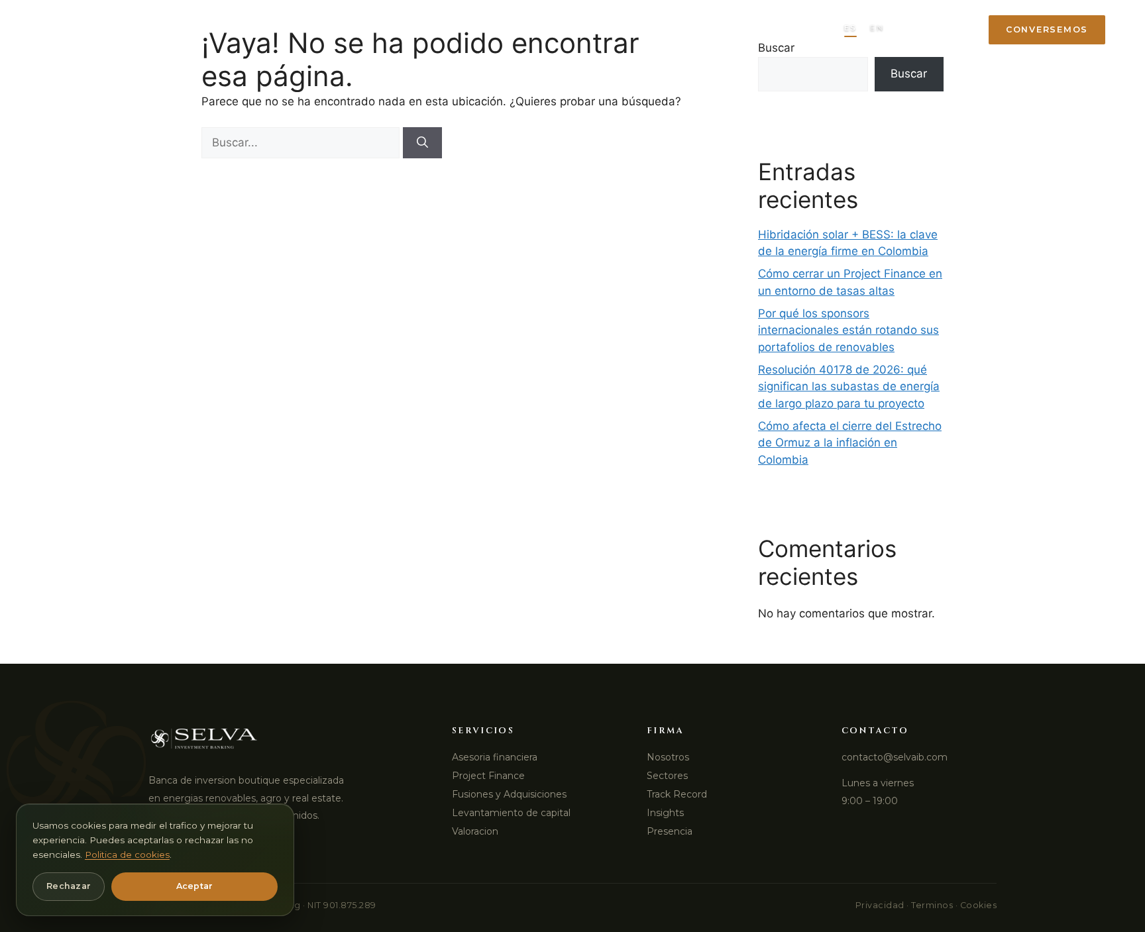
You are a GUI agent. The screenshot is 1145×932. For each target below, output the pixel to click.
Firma (270, 29)
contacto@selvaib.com (895, 757)
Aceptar (194, 886)
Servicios (344, 29)
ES (850, 27)
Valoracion (475, 831)
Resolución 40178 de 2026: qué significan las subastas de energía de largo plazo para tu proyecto (849, 386)
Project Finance (488, 776)
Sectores (431, 29)
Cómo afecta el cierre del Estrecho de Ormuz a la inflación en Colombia (850, 442)
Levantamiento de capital (511, 813)
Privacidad (879, 905)
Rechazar (68, 886)
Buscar (909, 73)
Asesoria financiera (494, 757)
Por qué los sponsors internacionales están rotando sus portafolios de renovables (848, 330)
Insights (630, 29)
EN (876, 27)
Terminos (932, 905)
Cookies (978, 905)
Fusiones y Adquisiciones (509, 794)
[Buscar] (422, 143)
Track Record (531, 29)
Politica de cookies (127, 854)
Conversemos (1047, 29)
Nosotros (668, 757)
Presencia (716, 29)
